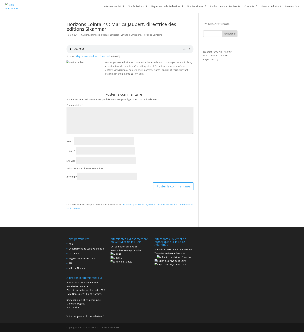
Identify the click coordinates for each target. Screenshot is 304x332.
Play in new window (86, 56)
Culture (85, 34)
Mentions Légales (75, 303)
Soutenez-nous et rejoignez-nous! (84, 299)
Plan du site (72, 307)
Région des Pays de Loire (82, 258)
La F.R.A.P (74, 253)
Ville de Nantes (77, 268)
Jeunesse (95, 34)
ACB (71, 243)
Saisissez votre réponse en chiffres (84, 168)
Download (104, 56)
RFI (70, 263)
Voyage (124, 34)
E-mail (70, 150)
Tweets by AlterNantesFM (216, 23)
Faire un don (292, 6)
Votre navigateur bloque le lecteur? (85, 316)
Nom (69, 141)
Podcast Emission (110, 34)
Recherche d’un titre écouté (225, 6)
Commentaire (74, 105)
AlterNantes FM (110, 327)
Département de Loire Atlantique (86, 248)
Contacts (249, 6)
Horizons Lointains (152, 34)
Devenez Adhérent (271, 6)
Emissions (136, 34)
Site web (71, 160)
